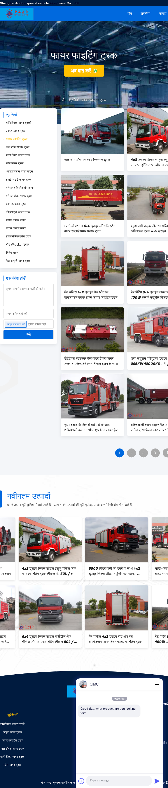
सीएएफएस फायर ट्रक (18, 212)
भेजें (28, 334)
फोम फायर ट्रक (14, 163)
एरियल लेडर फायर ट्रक (19, 195)
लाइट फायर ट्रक (15, 131)
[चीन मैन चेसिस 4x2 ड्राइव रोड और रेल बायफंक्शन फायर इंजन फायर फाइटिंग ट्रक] (92, 263)
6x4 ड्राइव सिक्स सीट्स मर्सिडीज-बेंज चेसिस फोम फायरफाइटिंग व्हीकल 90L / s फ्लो (31, 639)
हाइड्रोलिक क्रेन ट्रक (18, 236)
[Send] (157, 781)
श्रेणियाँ (145, 13)
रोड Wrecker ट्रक (17, 244)
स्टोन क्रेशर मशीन (16, 228)
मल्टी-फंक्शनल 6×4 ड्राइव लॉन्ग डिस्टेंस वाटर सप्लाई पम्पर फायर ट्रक (90, 228)
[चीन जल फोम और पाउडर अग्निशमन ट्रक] (92, 131)
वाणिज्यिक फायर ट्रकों (18, 122)
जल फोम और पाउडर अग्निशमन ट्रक (87, 159)
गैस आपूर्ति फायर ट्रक (18, 260)
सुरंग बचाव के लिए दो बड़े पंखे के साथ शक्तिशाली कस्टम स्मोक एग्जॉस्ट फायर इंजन (91, 427)
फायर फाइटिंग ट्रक (16, 139)
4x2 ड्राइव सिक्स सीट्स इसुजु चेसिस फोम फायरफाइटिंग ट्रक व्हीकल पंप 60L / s (31, 571)
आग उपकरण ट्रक (16, 204)
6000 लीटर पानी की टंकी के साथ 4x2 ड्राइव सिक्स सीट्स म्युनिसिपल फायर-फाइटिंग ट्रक (95, 571)
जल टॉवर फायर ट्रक (17, 147)
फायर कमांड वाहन (16, 220)
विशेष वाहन (12, 252)
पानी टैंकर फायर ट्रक (18, 155)
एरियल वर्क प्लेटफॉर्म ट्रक (19, 187)
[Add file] (81, 781)
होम (130, 13)
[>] (155, 453)
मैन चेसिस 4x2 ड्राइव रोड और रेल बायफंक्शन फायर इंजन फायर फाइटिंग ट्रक (90, 295)
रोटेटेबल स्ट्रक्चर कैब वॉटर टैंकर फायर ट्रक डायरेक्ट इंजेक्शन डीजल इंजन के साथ (91, 361)
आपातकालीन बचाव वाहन (19, 171)
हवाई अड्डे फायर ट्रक (18, 179)
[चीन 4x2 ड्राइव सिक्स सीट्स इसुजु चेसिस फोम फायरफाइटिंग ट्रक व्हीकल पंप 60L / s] (31, 539)
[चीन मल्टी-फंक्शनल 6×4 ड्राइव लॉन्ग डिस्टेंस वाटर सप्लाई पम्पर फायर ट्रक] (92, 197)
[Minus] (157, 684)
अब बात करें (81, 71)
